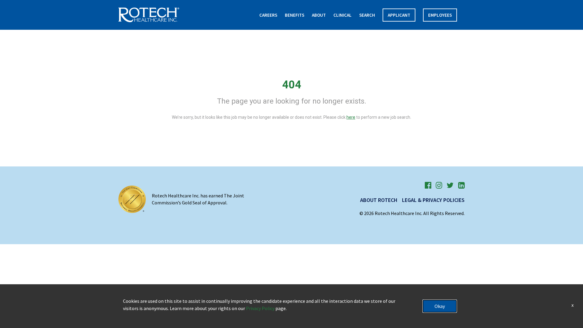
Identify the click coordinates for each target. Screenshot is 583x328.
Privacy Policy (260, 308)
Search (367, 15)
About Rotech (378, 199)
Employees (440, 15)
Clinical (342, 15)
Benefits (294, 15)
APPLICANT (399, 15)
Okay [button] (440, 306)
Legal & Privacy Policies (433, 199)
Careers (268, 15)
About (319, 15)
